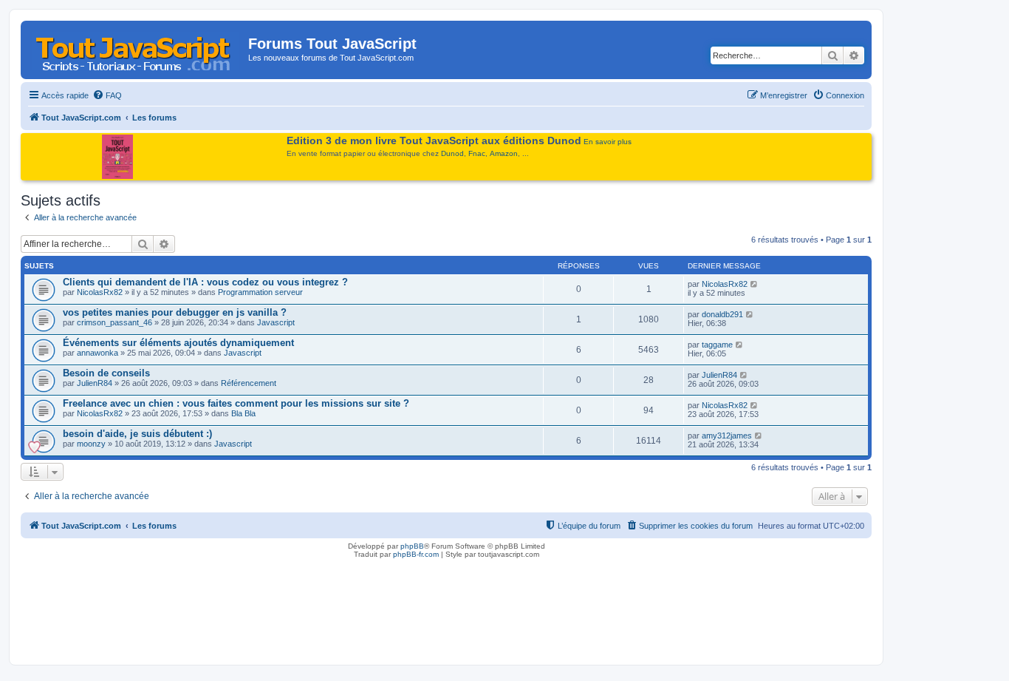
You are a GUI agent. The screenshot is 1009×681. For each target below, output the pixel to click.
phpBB (412, 546)
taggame (717, 344)
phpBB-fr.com (416, 554)
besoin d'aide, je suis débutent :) (137, 433)
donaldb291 (722, 314)
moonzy (91, 443)
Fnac (476, 153)
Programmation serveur (260, 292)
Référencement (248, 383)
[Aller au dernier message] (754, 283)
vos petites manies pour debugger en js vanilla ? (175, 312)
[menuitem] (107, 95)
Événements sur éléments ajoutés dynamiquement (178, 342)
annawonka (97, 352)
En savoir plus (608, 142)
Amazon (504, 153)
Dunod (452, 153)
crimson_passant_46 (114, 322)
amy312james (727, 435)
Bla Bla (243, 413)
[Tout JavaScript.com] (136, 48)
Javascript (276, 322)
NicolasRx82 (100, 292)
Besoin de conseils (106, 373)
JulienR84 (94, 383)
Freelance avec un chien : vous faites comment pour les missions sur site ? (236, 403)
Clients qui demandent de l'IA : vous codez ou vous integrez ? (205, 282)
